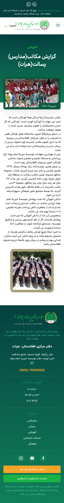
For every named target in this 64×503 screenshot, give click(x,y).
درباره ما (32, 389)
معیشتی (32, 421)
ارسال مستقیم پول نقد (32, 469)
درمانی (32, 426)
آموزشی (32, 47)
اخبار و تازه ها (32, 395)
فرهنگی (32, 444)
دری (6, 26)
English (13, 26)
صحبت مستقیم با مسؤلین (32, 478)
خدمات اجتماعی (32, 438)
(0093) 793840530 (32, 370)
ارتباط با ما (32, 400)
